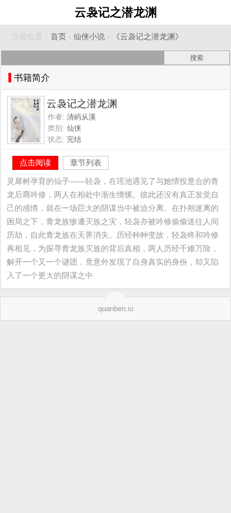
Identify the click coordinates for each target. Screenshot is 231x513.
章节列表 (85, 162)
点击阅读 (35, 162)
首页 (58, 37)
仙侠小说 (89, 37)
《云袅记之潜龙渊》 (147, 37)
